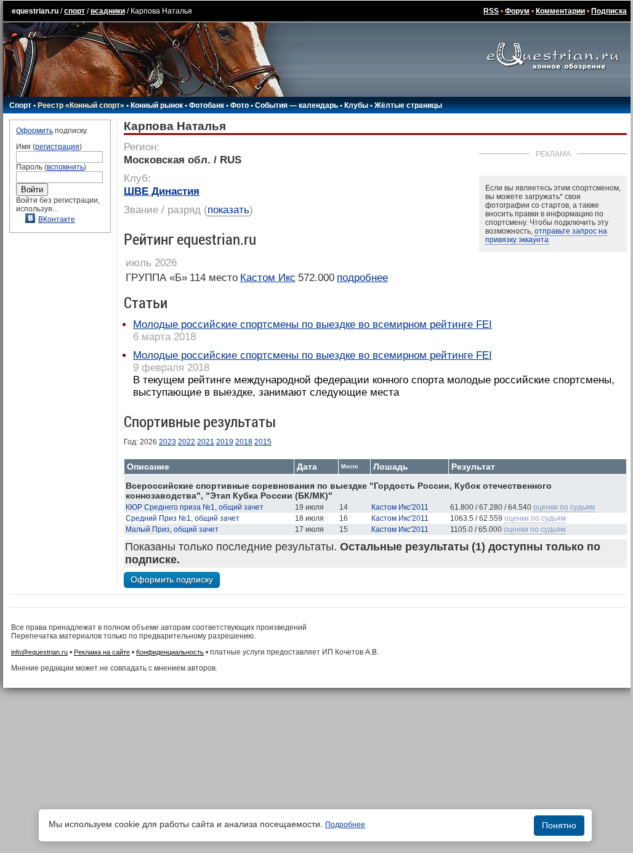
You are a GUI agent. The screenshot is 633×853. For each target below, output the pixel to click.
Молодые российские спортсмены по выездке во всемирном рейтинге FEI (312, 324)
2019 (224, 442)
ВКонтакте (56, 219)
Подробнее (345, 824)
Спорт (20, 105)
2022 (186, 442)
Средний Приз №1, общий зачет (183, 518)
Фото (239, 105)
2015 (263, 442)
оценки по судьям (564, 507)
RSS (491, 11)
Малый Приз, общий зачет (172, 529)
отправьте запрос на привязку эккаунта (546, 235)
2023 (167, 442)
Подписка (609, 11)
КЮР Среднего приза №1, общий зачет (195, 507)
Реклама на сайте (102, 652)
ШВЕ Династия (162, 191)
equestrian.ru (35, 11)
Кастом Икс (268, 278)
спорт (74, 11)
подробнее (362, 278)
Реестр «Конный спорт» (81, 105)
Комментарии (560, 11)
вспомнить (65, 167)
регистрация (57, 146)
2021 (205, 442)
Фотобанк (206, 105)
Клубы (356, 105)
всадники (108, 11)
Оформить (34, 130)
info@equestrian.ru (39, 652)
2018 (243, 442)
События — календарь (296, 105)
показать (228, 210)
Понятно (559, 825)
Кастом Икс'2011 (400, 507)
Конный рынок (157, 105)
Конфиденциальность (170, 652)
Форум (517, 11)
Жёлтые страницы (408, 105)
